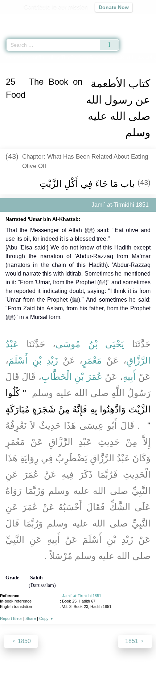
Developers (86, 663)
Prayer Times (106, 20)
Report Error (11, 618)
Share (30, 618)
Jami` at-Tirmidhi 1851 (81, 595)
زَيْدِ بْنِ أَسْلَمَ (33, 360)
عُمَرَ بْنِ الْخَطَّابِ (71, 377)
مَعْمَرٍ (92, 360)
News (34, 663)
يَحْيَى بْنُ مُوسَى (90, 344)
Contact (115, 663)
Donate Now (114, 7)
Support (56, 663)
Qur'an (49, 20)
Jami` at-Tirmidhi (38, 57)
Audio (134, 20)
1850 (23, 641)
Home (9, 57)
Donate (139, 663)
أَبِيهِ (129, 377)
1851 (132, 641)
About (15, 663)
